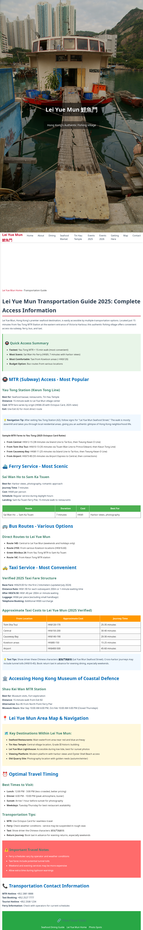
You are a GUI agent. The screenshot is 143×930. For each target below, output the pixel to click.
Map (125, 235)
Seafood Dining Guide (52, 927)
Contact (137, 235)
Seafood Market (64, 237)
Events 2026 (102, 237)
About (41, 235)
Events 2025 (91, 237)
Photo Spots (95, 927)
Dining (52, 235)
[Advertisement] (71, 263)
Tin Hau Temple (78, 237)
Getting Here (115, 237)
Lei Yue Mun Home (77, 927)
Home (30, 235)
